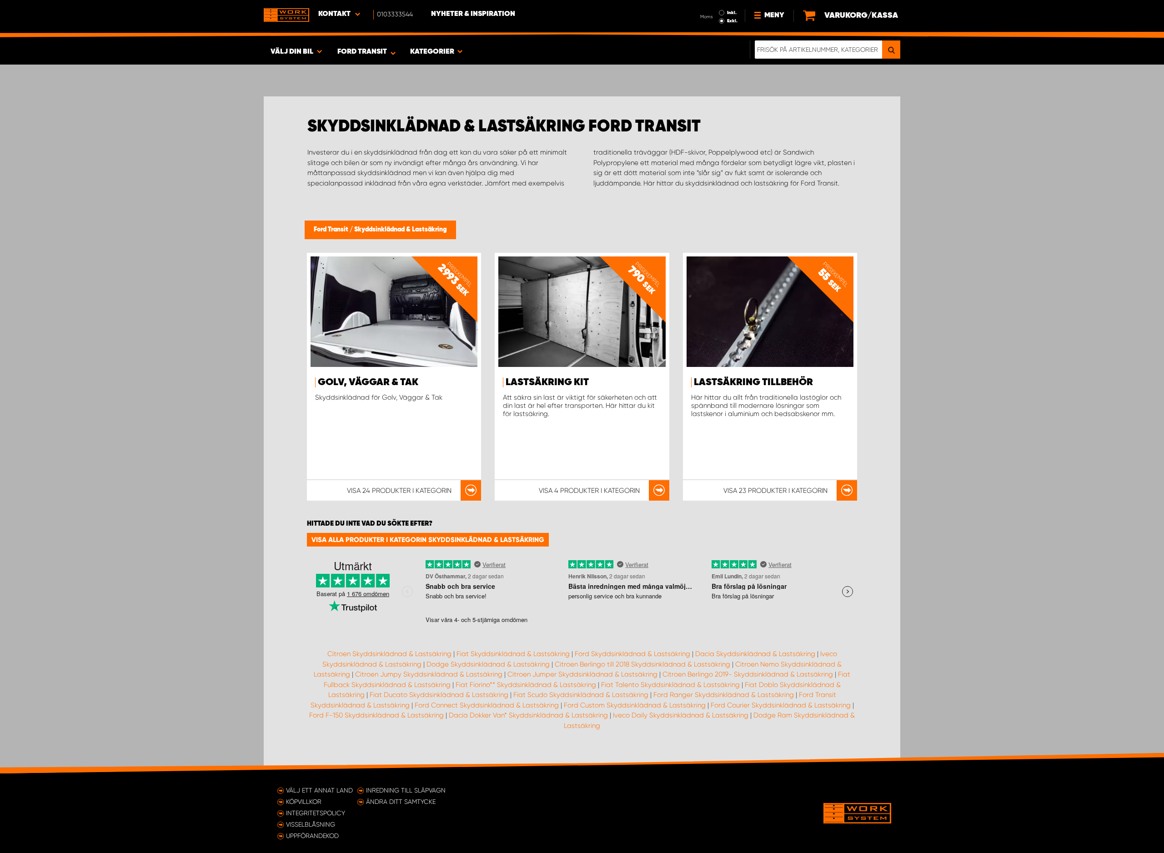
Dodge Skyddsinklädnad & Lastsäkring (488, 664)
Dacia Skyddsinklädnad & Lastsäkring (755, 654)
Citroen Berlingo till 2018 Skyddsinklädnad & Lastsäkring (642, 664)
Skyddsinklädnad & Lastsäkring (400, 229)
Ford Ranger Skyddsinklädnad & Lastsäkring (723, 695)
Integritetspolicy (315, 813)
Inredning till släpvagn (406, 790)
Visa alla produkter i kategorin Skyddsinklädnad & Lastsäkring (427, 540)
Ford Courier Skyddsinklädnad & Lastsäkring (781, 705)
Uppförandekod (312, 835)
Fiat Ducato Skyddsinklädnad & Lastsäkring (439, 695)
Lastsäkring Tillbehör (753, 382)
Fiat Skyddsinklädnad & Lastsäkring (513, 654)
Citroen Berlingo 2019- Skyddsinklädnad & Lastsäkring (747, 674)
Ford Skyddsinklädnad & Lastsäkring (632, 654)
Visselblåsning (310, 824)
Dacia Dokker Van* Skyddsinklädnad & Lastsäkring (528, 715)
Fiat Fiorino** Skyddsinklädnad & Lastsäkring (526, 685)
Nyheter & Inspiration (473, 14)
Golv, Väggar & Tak (368, 382)
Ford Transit (332, 229)
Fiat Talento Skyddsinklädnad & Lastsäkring (670, 685)
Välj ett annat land (319, 790)
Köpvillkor (303, 801)
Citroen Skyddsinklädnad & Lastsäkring (389, 654)
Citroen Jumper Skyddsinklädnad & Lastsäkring (582, 674)
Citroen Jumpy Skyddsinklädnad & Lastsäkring (428, 674)
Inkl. (732, 12)
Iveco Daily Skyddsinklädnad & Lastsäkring (680, 715)
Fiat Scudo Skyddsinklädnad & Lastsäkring (580, 695)
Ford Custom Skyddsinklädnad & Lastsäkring (635, 705)
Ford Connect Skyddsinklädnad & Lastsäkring (487, 705)
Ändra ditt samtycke (401, 801)
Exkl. (732, 21)
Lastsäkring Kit (547, 382)
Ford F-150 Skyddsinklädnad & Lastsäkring (376, 715)
